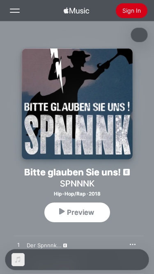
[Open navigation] (15, 11)
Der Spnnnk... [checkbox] (44, 245)
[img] (76, 10)
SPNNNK (77, 184)
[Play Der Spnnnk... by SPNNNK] (18, 245)
